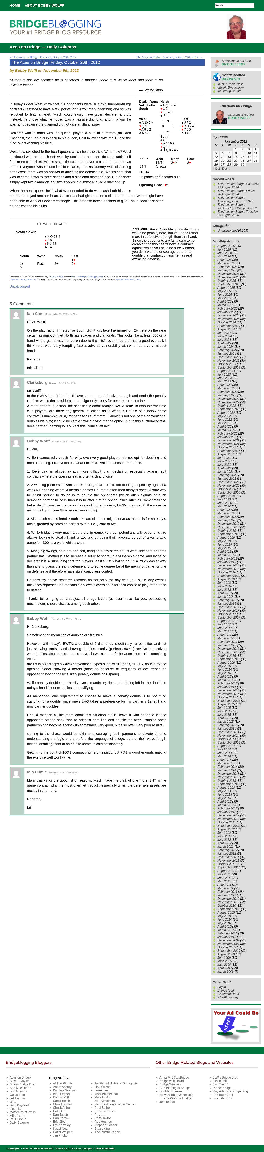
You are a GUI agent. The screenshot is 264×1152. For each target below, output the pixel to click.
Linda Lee (16, 1108)
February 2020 (227, 516)
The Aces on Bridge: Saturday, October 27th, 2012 (169, 57)
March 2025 (225, 305)
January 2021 (226, 478)
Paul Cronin (18, 1119)
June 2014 (224, 752)
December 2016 (228, 648)
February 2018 (227, 600)
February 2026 (227, 266)
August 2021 (226, 454)
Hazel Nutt (60, 1128)
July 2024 (224, 332)
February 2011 (227, 891)
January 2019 (226, 562)
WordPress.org (227, 997)
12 (216, 157)
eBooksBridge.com (230, 87)
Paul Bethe (102, 1107)
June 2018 (224, 586)
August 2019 (226, 537)
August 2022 (226, 412)
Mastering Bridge (229, 91)
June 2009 (224, 961)
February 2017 (227, 641)
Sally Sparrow (19, 1122)
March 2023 (225, 388)
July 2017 (224, 624)
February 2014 (227, 766)
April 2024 (224, 343)
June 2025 (224, 294)
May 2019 (224, 548)
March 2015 (225, 721)
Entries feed (225, 990)
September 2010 (228, 909)
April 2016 (224, 676)
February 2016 (227, 683)
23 (242, 160)
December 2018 (228, 565)
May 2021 (224, 464)
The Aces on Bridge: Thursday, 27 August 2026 (235, 199)
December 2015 (228, 690)
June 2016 (224, 669)
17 (249, 157)
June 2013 (224, 794)
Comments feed (228, 994)
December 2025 (228, 273)
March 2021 (225, 471)
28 (229, 164)
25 (255, 160)
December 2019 (228, 523)
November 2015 (228, 693)
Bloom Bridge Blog (23, 1084)
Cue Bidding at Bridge (174, 1088)
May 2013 (224, 798)
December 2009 (228, 940)
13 (222, 157)
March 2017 (225, 638)
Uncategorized (20, 286)
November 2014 (228, 735)
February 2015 (227, 725)
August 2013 (226, 787)
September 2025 (228, 284)
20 (222, 160)
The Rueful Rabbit (107, 1132)
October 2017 (226, 614)
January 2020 (226, 520)
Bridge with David (171, 1081)
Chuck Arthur (62, 1107)
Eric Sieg (59, 1121)
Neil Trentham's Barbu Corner (115, 1104)
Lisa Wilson (103, 1087)
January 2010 (226, 936)
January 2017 (226, 645)
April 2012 (224, 843)
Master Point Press (230, 84)
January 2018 (226, 603)
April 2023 (224, 385)
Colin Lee (59, 1111)
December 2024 (228, 315)
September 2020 (228, 492)
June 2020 (224, 503)
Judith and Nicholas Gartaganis (116, 1083)
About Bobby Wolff (44, 5)
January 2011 (226, 895)
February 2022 (227, 433)
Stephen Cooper (106, 1125)
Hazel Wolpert (62, 1132)
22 (236, 160)
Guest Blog (17, 1094)
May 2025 (224, 298)
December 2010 (228, 898)
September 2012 (228, 825)
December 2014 (228, 732)
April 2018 (224, 593)
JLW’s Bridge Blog (225, 1077)
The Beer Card (223, 1094)
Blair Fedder (61, 1093)
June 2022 (224, 419)
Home (15, 5)
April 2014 (224, 759)
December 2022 (228, 398)
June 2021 (224, 461)
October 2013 (226, 780)
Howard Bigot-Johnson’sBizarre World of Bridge (176, 1096)
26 (216, 164)
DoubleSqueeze (170, 1091)
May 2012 (224, 839)
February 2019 (227, 558)
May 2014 (224, 756)
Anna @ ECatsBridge (174, 1077)
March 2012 (225, 846)
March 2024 (225, 346)
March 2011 (225, 888)
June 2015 (224, 711)
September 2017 (228, 617)
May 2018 (224, 589)
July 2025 (224, 291)
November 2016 (228, 652)
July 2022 (224, 416)
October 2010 (226, 905)
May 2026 (224, 256)
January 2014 (226, 770)
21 (229, 160)
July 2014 (224, 749)
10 (249, 153)
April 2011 (224, 884)
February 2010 (227, 933)
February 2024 (227, 350)
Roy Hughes (103, 1121)
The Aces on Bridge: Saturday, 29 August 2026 (238, 185)
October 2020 (226, 489)
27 (222, 164)
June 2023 (224, 378)
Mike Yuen (17, 1115)
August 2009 (226, 954)
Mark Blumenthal (106, 1093)
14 (229, 157)
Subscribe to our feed (236, 62)
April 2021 (224, 468)
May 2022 (224, 423)
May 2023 (224, 381)
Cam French (61, 1100)
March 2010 (225, 930)
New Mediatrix (105, 1148)
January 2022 (226, 437)
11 (255, 153)
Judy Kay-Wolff (20, 1105)
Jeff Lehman (18, 1098)
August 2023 (226, 371)
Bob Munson (18, 1091)
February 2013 (227, 808)
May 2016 (224, 673)
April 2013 (224, 801)
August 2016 (226, 662)
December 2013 (228, 773)
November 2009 (228, 943)
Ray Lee (100, 1114)
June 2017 (224, 628)
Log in (221, 987)
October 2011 (226, 864)
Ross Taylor (103, 1118)
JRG (13, 1101)
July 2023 (224, 374)
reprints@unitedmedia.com (127, 280)
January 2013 (226, 812)
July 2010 (224, 916)
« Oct (216, 168)
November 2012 (228, 818)
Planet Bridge (222, 1088)
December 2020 (228, 482)
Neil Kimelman (105, 1100)
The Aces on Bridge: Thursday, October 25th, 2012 (43, 57)
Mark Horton (103, 1097)
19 (216, 160)
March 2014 (225, 763)
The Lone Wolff (56, 277)
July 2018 (224, 582)
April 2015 (224, 718)
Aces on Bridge (20, 1077)
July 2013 (224, 791)
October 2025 (226, 280)
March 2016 (225, 680)
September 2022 (228, 409)
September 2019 (228, 534)
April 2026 (224, 260)
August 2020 (226, 496)
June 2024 (224, 336)
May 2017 (224, 631)
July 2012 (224, 832)
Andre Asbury (62, 1087)
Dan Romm (61, 1118)
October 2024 (226, 322)
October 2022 (226, 405)
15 (236, 157)
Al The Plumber (63, 1083)
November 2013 (228, 777)
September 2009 (228, 950)
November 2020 (228, 485)
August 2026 (226, 246)
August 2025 (226, 287)
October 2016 (226, 655)
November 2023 (228, 360)
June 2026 (224, 253)
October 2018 (226, 572)
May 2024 (224, 339)
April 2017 (224, 634)
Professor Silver (105, 1111)
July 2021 (224, 457)
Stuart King (102, 1128)
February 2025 (227, 308)
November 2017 (228, 610)
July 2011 (224, 874)
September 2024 (228, 325)
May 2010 (224, 923)
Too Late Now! (222, 1098)
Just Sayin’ (220, 1084)
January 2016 (226, 687)
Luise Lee (101, 1090)
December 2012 (228, 815)
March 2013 (225, 805)
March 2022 (225, 430)
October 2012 (226, 822)
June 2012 (224, 836)
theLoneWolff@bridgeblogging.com (87, 277)
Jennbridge (167, 1101)
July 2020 (224, 499)
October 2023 (226, 364)
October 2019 (226, 530)
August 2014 (226, 746)
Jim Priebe (60, 1135)
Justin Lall (220, 1081)
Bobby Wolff (61, 1097)
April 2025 (224, 301)
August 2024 (226, 329)
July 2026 (224, 249)
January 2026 (226, 270)
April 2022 (224, 426)
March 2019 (225, 555)
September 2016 (228, 659)
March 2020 (225, 513)
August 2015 (226, 704)
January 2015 (226, 728)
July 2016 (224, 666)
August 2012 (226, 829)
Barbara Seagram (65, 1090)
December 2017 (228, 607)
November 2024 (228, 319)
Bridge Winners (170, 1084)
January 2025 (226, 312)
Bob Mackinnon (20, 1088)
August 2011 (226, 871)
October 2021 (226, 447)
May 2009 (224, 964)
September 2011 (228, 867)
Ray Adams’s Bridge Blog (230, 1091)
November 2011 (228, 860)
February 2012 (227, 850)
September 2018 (228, 575)
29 (236, 164)
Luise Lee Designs (80, 1148)
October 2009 (226, 947)
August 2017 (226, 621)
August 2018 (226, 579)
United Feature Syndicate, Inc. (23, 280)
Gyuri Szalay (62, 1125)
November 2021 (228, 444)
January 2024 (226, 353)
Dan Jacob (60, 1114)
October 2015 (226, 697)
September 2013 (228, 784)
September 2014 (228, 742)
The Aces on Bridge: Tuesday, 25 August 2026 (237, 213)
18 (255, 157)
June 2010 (224, 919)
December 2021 (228, 440)
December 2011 (228, 857)
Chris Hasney (62, 1104)
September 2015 (228, 700)
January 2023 (226, 395)
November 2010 (228, 902)
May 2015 (224, 714)
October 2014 (226, 739)
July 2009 (224, 957)
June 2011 (224, 877)
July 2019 (224, 541)
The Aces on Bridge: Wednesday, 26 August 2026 (237, 206)
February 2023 (227, 391)
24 (249, 160)
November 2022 (228, 402)
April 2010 (224, 926)
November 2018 (228, 569)
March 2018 (225, 596)
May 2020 (224, 506)
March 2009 (225, 971)
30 (242, 164)
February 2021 (227, 475)
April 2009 (224, 968)
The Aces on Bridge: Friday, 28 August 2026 (236, 192)
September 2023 (228, 367)
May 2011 (224, 881)
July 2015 (224, 707)
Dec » (226, 168)
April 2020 (224, 509)
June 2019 (224, 544)
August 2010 (226, 912)
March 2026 (225, 263)
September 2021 (228, 450)
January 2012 (226, 853)
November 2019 (228, 527)
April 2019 (224, 551)
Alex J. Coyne (19, 1081)
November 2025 (228, 277)
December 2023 (228, 357)
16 (242, 157)
